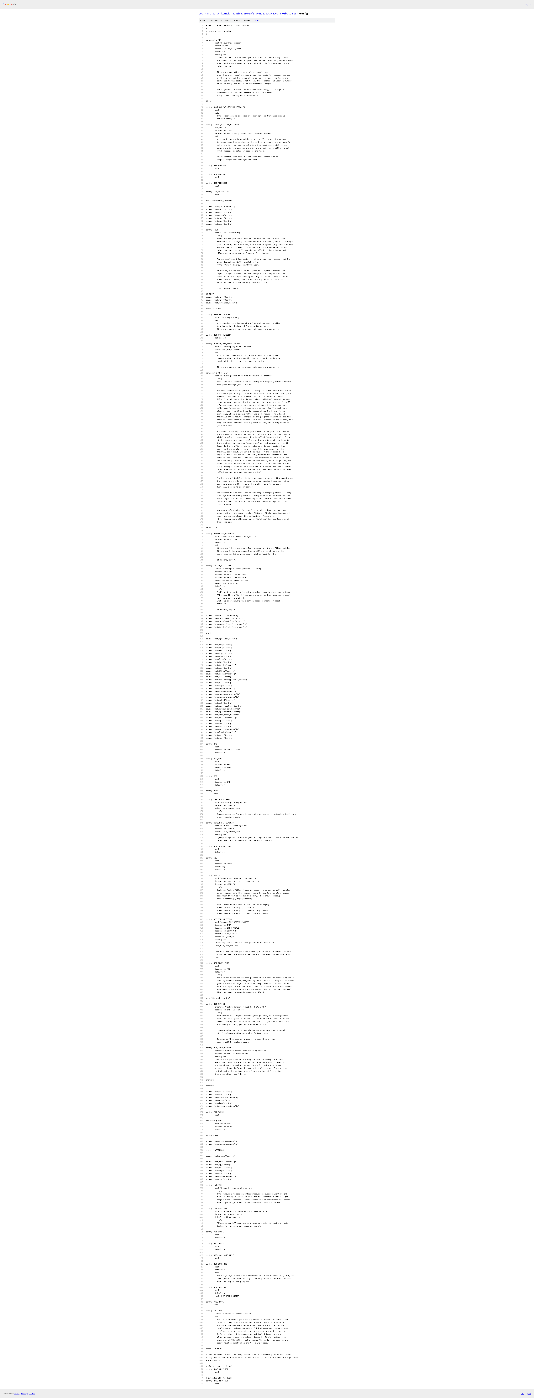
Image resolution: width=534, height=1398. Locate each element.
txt (522, 1393)
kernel (225, 13)
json (529, 1393)
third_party (212, 13)
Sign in (528, 4)
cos (201, 13)
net (294, 13)
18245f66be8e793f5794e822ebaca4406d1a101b (259, 13)
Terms (32, 1393)
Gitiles (16, 1393)
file (256, 20)
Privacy (24, 1393)
